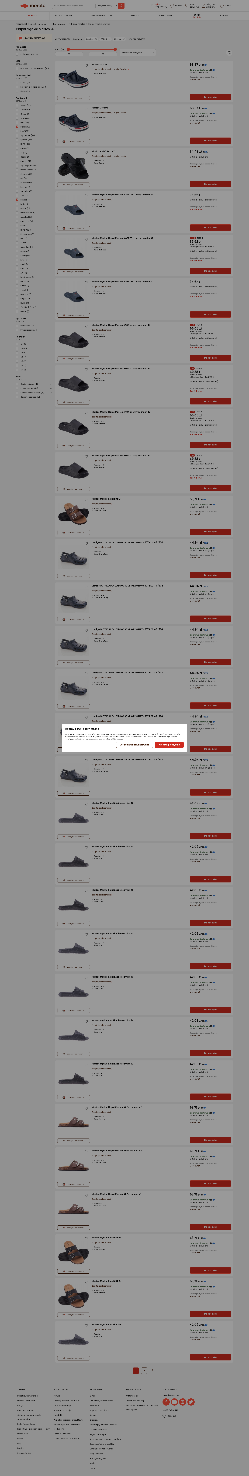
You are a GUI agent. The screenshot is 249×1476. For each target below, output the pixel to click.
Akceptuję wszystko (169, 744)
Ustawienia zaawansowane (134, 744)
